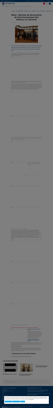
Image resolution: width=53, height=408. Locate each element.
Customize (22, 401)
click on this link (31, 399)
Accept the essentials (16, 401)
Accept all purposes (8, 401)
